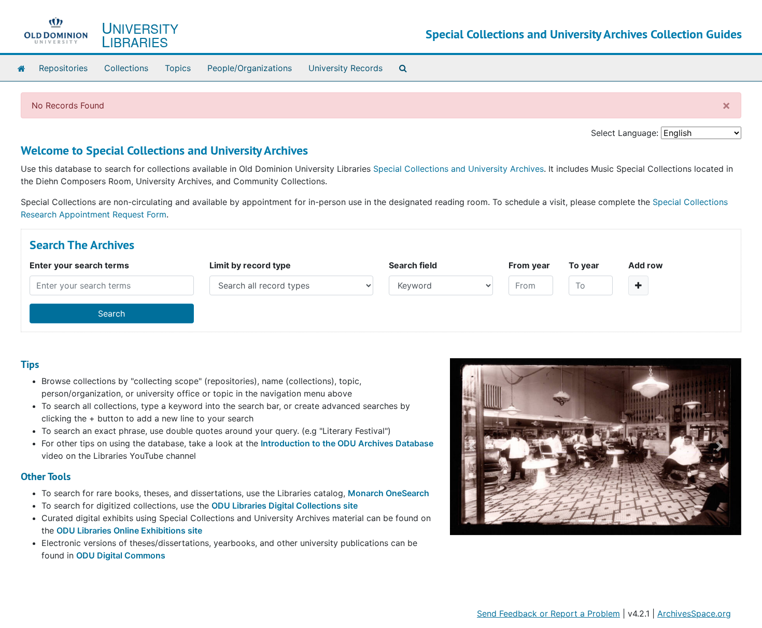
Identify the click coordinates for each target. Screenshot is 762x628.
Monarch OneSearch (388, 493)
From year (529, 265)
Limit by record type (250, 265)
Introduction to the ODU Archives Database (347, 443)
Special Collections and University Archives (458, 168)
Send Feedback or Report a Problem (548, 613)
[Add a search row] (638, 285)
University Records (345, 68)
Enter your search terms (79, 265)
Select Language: (624, 133)
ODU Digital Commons (120, 555)
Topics (178, 68)
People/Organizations (249, 68)
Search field (413, 265)
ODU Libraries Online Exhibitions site (129, 530)
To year (584, 265)
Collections (126, 68)
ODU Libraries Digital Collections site (284, 505)
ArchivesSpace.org (694, 613)
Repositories (63, 68)
